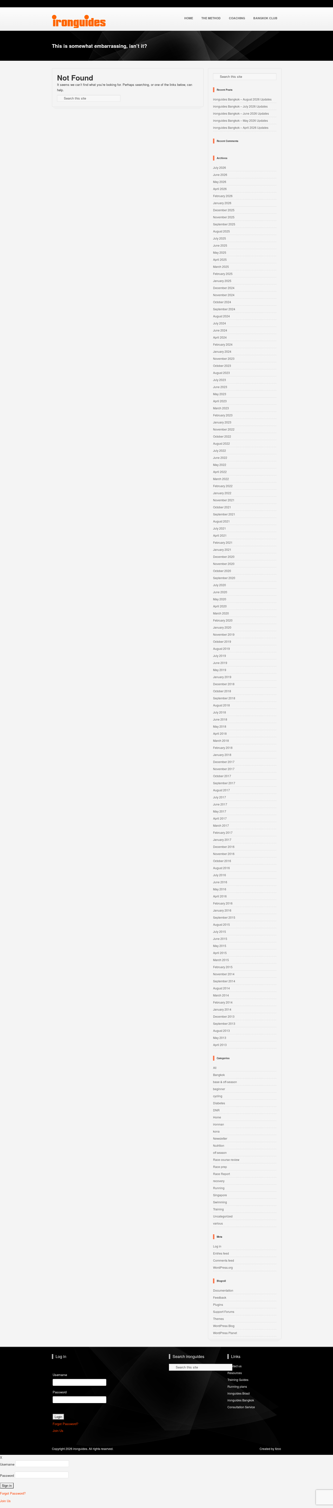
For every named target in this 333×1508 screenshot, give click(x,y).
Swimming (220, 1202)
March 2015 (221, 960)
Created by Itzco (270, 1449)
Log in (217, 1246)
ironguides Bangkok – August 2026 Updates (242, 99)
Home (217, 1117)
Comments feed (223, 1260)
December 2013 (224, 1016)
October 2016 (222, 861)
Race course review (226, 1159)
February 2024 (223, 344)
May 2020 (219, 599)
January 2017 (222, 839)
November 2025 (224, 217)
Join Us (58, 1430)
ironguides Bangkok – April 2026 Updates (240, 127)
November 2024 (224, 295)
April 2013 (220, 1045)
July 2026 (219, 167)
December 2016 (224, 846)
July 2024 (219, 323)
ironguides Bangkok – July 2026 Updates (240, 106)
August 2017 (221, 790)
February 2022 (223, 486)
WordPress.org (223, 1267)
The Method (211, 18)
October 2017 (222, 776)
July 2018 (219, 712)
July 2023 (219, 380)
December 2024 (224, 288)
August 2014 (221, 988)
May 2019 (219, 670)
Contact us (234, 1366)
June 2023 (220, 387)
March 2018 (221, 740)
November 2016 (224, 854)
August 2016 (221, 868)
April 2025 (220, 259)
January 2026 (222, 203)
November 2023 (224, 358)
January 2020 (222, 627)
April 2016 (220, 896)
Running (219, 1188)
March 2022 (221, 479)
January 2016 (222, 910)
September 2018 (224, 698)
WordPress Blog (224, 1326)
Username (60, 1374)
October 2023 (222, 365)
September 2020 (224, 578)
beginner (219, 1089)
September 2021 (224, 514)
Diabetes (219, 1103)
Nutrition (218, 1145)
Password (60, 1392)
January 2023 (222, 422)
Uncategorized (223, 1216)
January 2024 (222, 351)
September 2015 (224, 917)
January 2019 (222, 677)
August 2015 (221, 924)
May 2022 (219, 464)
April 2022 (220, 472)
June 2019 (220, 663)
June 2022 (220, 457)
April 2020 (220, 606)
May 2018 (219, 726)
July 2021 (219, 528)
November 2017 (224, 769)
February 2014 (223, 1002)
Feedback (219, 1297)
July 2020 (219, 585)
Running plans (237, 1386)
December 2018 (224, 684)
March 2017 (221, 825)
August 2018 (221, 705)
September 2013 (224, 1023)
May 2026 (219, 182)
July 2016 (219, 875)
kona (216, 1131)
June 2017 (220, 804)
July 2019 (219, 655)
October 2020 (222, 571)
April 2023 (220, 401)
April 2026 (220, 189)
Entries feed (221, 1253)
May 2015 (219, 946)
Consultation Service (241, 1407)
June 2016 (220, 882)
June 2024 (220, 330)
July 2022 (219, 450)
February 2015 (223, 967)
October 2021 (222, 507)
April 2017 (220, 818)
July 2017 (219, 797)
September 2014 (224, 981)
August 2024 (221, 316)
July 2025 (219, 238)
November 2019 (224, 634)
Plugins (218, 1304)
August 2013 (221, 1030)
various (218, 1223)
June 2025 (220, 245)
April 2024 (220, 337)
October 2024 (222, 302)
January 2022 (222, 493)
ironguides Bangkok (240, 1400)
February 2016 (223, 903)
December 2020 (224, 556)
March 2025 (221, 266)
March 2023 (221, 408)
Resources (234, 1373)
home (188, 18)
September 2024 (224, 309)
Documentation (223, 1290)
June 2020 (220, 592)
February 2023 (223, 415)
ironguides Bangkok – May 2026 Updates (240, 120)
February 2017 (223, 832)
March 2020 (221, 613)
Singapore (220, 1195)
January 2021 (222, 549)
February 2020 (223, 620)
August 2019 (221, 648)
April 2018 (220, 733)
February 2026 (223, 196)
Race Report (221, 1174)
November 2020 (224, 564)
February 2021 (223, 542)
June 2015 (220, 938)
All (214, 1068)
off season (220, 1152)
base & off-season (225, 1082)
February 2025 (223, 273)
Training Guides (237, 1379)
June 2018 (220, 719)
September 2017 (224, 783)
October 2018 (222, 691)
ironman (218, 1124)
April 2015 (220, 953)
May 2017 (219, 811)
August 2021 (221, 521)
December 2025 (224, 210)
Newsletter (220, 1138)
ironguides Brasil (238, 1393)
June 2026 (220, 174)
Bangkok (219, 1075)
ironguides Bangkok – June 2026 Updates (241, 113)
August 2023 (221, 373)
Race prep (220, 1167)
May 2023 (219, 394)
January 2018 (222, 755)
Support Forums (223, 1311)
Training (218, 1209)
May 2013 (219, 1037)
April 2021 (220, 535)
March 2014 (221, 995)
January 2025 (222, 281)
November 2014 (224, 974)
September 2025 (224, 224)
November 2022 (224, 429)
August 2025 (221, 231)
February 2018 (223, 747)
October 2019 (222, 641)
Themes (218, 1319)
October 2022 (222, 436)
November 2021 (224, 500)
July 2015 (219, 931)
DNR (216, 1110)
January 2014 (222, 1009)
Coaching (237, 18)
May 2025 (219, 252)
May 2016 (219, 889)
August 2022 (221, 443)
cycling (217, 1096)
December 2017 (224, 762)
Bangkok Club (265, 18)
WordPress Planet (225, 1333)
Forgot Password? (65, 1423)
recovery (219, 1181)
